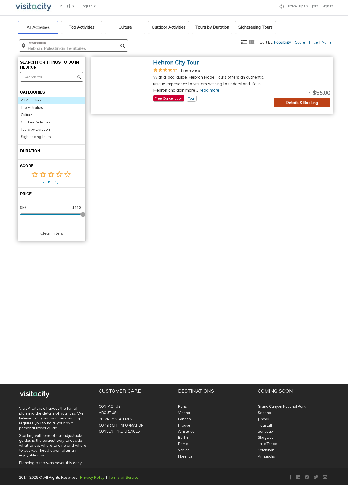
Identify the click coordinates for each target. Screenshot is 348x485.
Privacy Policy (92, 477)
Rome (183, 443)
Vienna (184, 412)
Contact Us (110, 406)
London (184, 419)
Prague (184, 425)
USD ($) (65, 6)
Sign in (327, 6)
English (87, 6)
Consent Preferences (119, 431)
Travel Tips (297, 6)
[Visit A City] (34, 394)
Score (300, 42)
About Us (108, 412)
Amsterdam (188, 431)
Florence (185, 456)
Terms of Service (123, 477)
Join (315, 6)
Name (327, 42)
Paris (182, 406)
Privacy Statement (116, 419)
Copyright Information (121, 425)
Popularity (282, 42)
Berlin (183, 437)
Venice (183, 450)
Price (313, 42)
